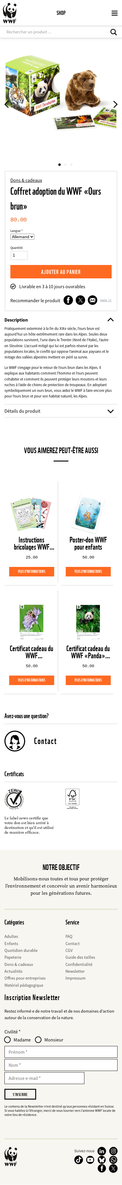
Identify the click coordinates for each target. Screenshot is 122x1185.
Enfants (11, 943)
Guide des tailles (80, 957)
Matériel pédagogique (23, 985)
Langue (15, 231)
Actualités (13, 971)
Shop (61, 13)
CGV (69, 950)
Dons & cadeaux (26, 180)
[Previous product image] (6, 105)
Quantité (16, 248)
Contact (45, 740)
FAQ (69, 936)
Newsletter (75, 971)
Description (16, 320)
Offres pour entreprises (25, 978)
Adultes (11, 936)
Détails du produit (22, 411)
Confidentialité (78, 964)
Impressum (75, 978)
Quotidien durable (21, 950)
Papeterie (12, 957)
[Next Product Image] (115, 105)
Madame (22, 1040)
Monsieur (53, 1040)
